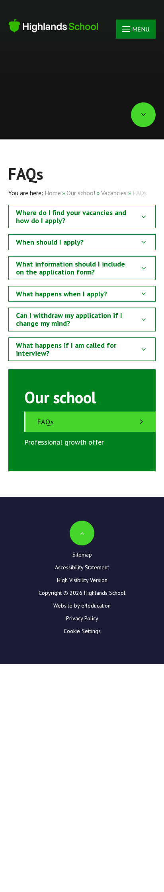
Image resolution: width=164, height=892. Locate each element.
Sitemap (82, 554)
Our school (81, 193)
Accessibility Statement (82, 567)
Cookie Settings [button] (82, 631)
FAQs (140, 193)
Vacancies (114, 193)
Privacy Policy (82, 618)
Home (53, 193)
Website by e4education (82, 605)
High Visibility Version (82, 580)
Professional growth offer (64, 442)
